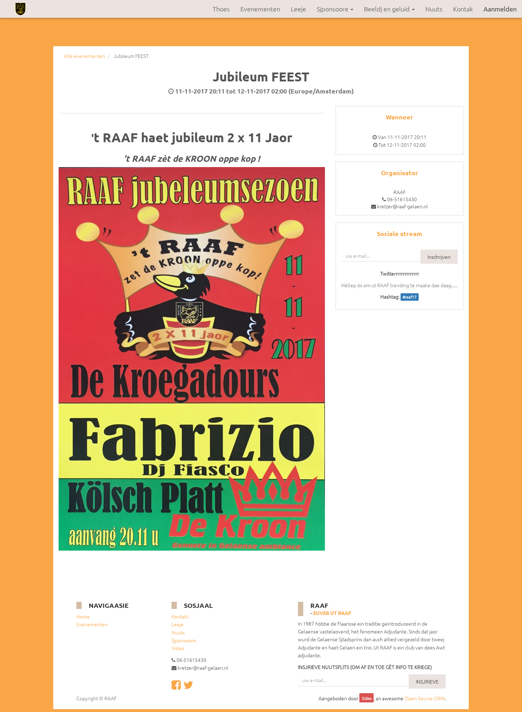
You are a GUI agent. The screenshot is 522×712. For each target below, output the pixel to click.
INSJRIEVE (427, 681)
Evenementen (92, 624)
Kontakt (180, 616)
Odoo (366, 698)
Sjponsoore (184, 640)
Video (178, 648)
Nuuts (178, 632)
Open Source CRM (424, 698)
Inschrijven (439, 256)
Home (83, 616)
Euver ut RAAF (332, 613)
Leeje (178, 624)
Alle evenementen (84, 55)
